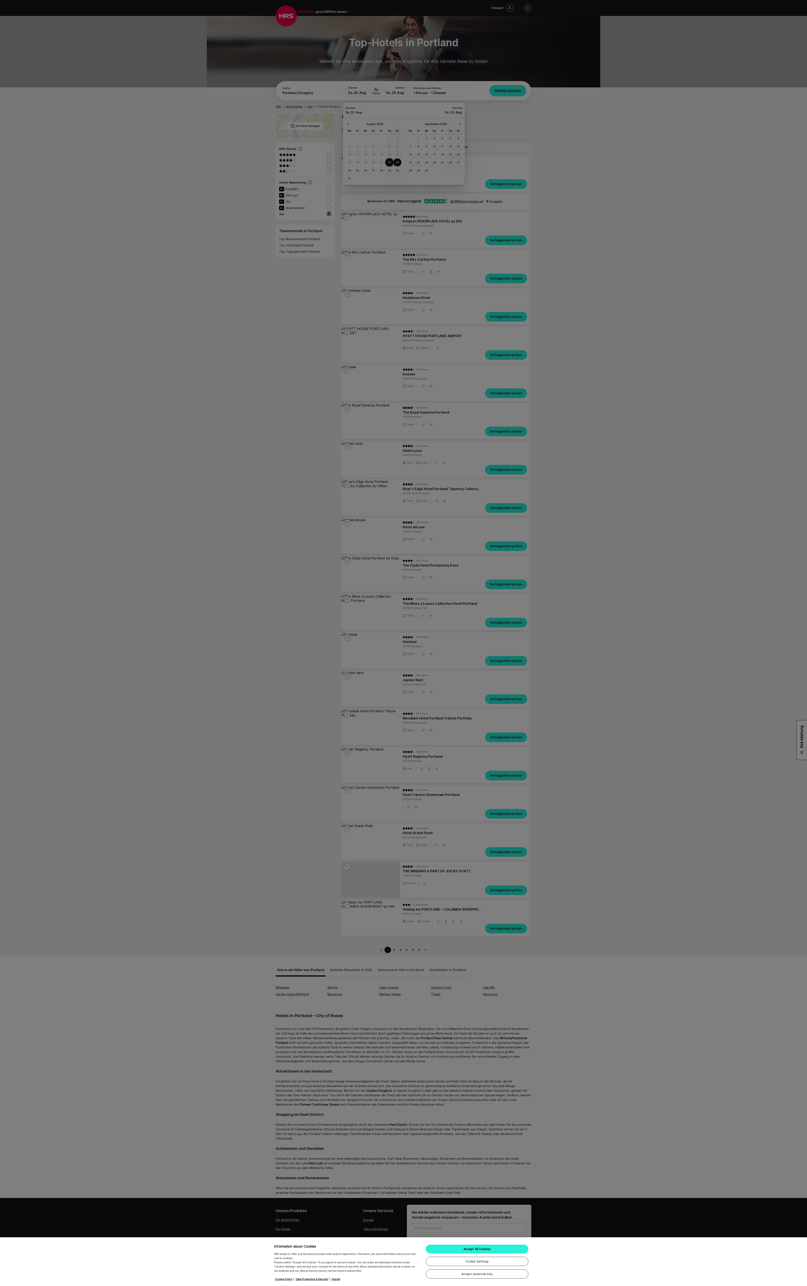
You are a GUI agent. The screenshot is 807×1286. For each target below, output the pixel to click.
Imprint (336, 1279)
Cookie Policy (283, 1279)
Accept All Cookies (477, 1249)
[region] (403, 1261)
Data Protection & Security (312, 1279)
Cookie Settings (477, 1261)
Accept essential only (477, 1274)
